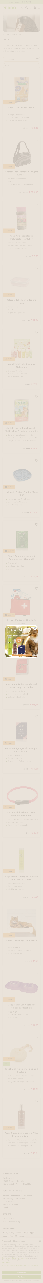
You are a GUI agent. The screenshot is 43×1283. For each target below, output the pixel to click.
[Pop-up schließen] (35, 628)
